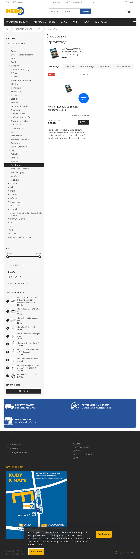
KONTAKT (57, 2)
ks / (23, 391)
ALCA (10, 222)
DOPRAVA (77, 450)
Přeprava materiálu (20, 139)
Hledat (85, 11)
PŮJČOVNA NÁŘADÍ (74, 2)
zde (40, 544)
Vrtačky (14, 176)
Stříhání (14, 157)
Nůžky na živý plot (19, 121)
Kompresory (16, 88)
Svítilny (14, 161)
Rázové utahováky (19, 146)
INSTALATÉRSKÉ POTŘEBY (19, 237)
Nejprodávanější (86, 66)
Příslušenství (16, 202)
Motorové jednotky (19, 106)
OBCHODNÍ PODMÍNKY (83, 454)
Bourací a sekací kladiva (22, 54)
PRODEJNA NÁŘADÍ (16, 43)
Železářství (13, 233)
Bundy (14, 58)
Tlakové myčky (17, 172)
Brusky (14, 62)
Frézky (14, 73)
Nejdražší (69, 66)
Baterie (14, 51)
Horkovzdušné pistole (21, 80)
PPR (9, 226)
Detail (83, 122)
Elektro (13, 183)
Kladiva (14, 84)
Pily (12, 132)
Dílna (12, 187)
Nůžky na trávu (18, 113)
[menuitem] (17, 22)
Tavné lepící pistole (20, 168)
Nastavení (36, 551)
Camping (15, 65)
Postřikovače (16, 135)
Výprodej (14, 209)
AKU (12, 47)
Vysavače (15, 180)
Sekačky (14, 154)
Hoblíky (14, 76)
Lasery (14, 95)
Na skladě (17, 265)
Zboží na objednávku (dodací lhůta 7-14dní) (26, 214)
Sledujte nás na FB (18, 452)
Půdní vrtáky (16, 143)
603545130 (15, 448)
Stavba (13, 190)
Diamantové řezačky (20, 69)
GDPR (75, 457)
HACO (10, 230)
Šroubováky (16, 165)
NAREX (16, 276)
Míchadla (15, 102)
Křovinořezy (16, 91)
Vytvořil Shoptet (126, 552)
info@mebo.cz (16, 444)
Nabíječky (15, 110)
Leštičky (14, 98)
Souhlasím (104, 534)
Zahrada (14, 194)
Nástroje (14, 198)
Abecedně (104, 66)
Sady (13, 150)
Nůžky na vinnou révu (21, 117)
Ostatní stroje (17, 128)
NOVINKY (14, 205)
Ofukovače (16, 124)
